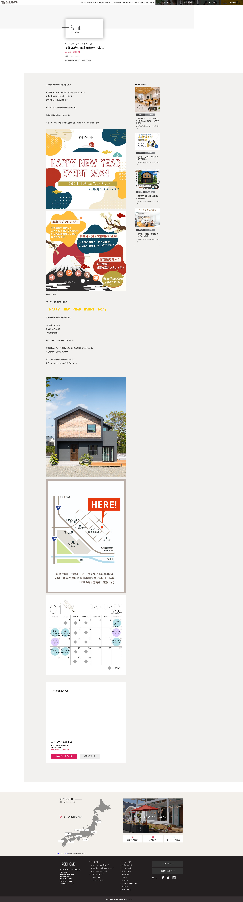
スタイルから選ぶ (99, 880)
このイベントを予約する (64, 756)
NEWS (124, 877)
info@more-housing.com (60, 749)
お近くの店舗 (126, 871)
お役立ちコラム (127, 865)
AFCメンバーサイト (168, 864)
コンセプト (94, 862)
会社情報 (125, 880)
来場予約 (166, 2)
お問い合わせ (126, 889)
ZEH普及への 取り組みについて (103, 868)
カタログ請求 (188, 2)
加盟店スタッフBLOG (167, 871)
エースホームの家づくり (101, 865)
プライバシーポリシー (129, 883)
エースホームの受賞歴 (100, 871)
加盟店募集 (232, 2)
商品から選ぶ (97, 877)
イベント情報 (126, 868)
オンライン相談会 (210, 2)
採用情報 (125, 886)
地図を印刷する (89, 756)
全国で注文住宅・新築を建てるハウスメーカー (119, 899)
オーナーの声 (126, 862)
